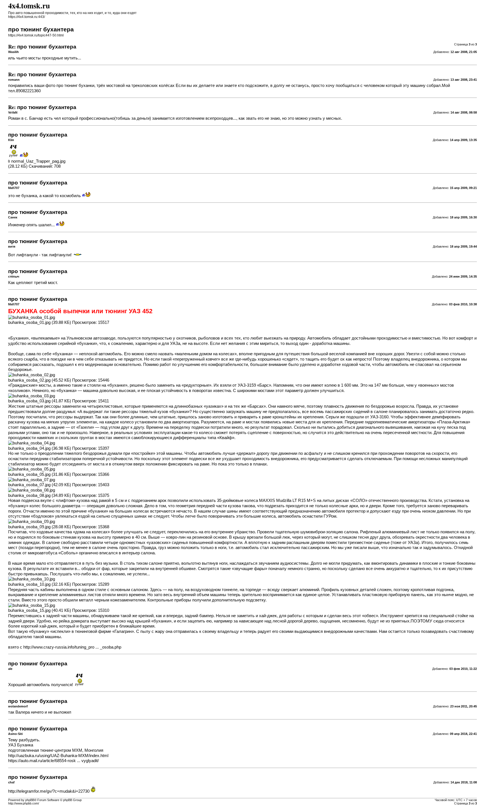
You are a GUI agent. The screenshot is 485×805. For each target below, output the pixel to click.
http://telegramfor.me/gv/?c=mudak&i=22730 (49, 791)
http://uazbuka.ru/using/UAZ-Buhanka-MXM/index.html (58, 755)
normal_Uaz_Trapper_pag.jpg (38, 161)
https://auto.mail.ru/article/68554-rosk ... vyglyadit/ (53, 760)
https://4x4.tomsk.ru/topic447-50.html (36, 35)
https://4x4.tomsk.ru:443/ (26, 17)
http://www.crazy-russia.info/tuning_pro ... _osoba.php (72, 647)
